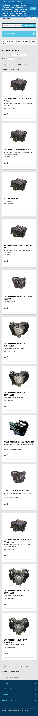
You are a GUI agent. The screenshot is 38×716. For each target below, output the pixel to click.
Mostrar (4, 59)
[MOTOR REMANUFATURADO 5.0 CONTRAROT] (19, 329)
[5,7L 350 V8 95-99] (19, 184)
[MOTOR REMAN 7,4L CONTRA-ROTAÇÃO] (19, 625)
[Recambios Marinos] (12, 677)
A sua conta (6, 18)
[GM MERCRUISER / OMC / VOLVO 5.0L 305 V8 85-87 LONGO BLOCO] (19, 231)
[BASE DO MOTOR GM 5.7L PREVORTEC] (19, 427)
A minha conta (7, 689)
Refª (5, 108)
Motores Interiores (22, 41)
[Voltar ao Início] (4, 41)
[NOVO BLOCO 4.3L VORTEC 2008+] (19, 476)
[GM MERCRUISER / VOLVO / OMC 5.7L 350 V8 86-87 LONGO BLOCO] (19, 84)
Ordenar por (6, 55)
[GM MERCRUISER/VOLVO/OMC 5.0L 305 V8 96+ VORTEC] (19, 525)
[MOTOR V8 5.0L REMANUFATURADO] (19, 135)
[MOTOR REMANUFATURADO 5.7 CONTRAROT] (19, 576)
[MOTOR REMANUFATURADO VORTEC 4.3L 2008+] (19, 282)
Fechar (33, 8)
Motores (10, 41)
